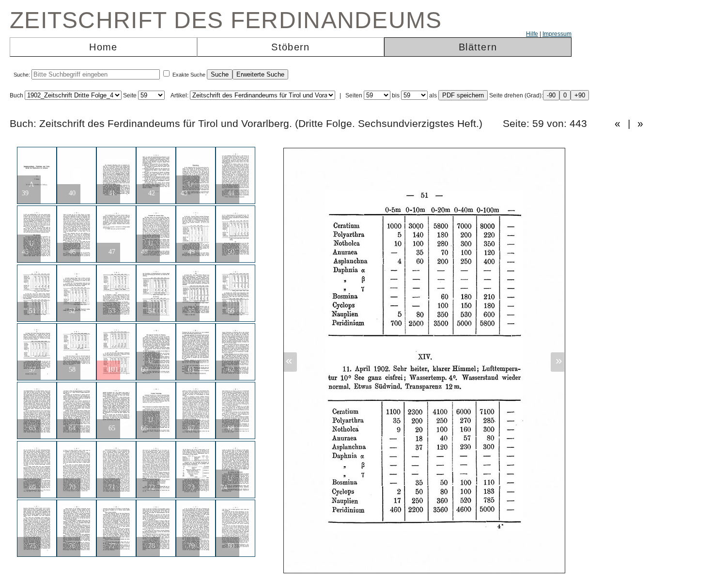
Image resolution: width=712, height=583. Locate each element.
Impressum (557, 34)
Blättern (478, 47)
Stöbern (290, 47)
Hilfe (532, 34)
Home (103, 47)
